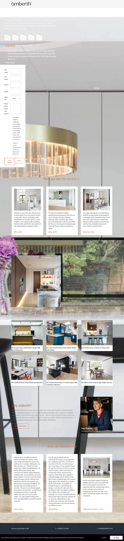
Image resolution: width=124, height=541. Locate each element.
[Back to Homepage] (16, 37)
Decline (104, 538)
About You (6, 98)
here (71, 538)
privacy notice (16, 139)
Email (6, 92)
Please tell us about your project (6, 109)
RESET (19, 160)
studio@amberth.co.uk (106, 528)
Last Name (6, 78)
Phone (6, 85)
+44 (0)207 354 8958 (63, 528)
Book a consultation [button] (62, 243)
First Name (6, 71)
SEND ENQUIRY (10, 161)
